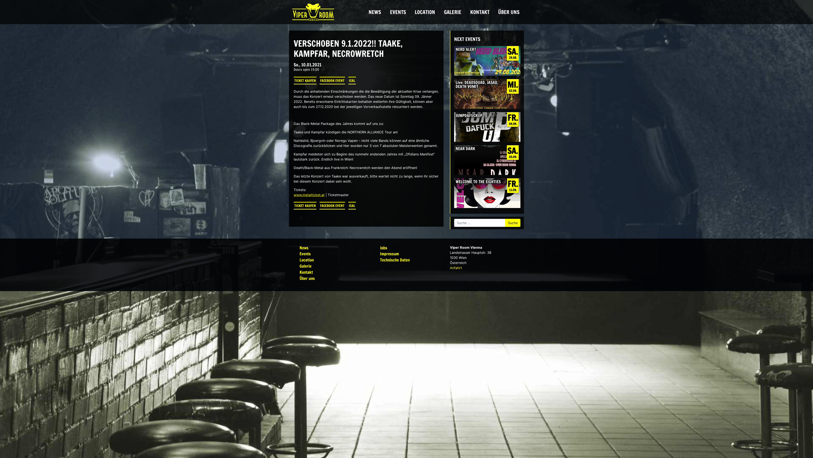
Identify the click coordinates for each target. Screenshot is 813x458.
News (375, 12)
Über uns (509, 12)
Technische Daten (395, 260)
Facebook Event (332, 80)
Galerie (452, 12)
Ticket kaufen (305, 80)
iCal (352, 80)
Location (425, 12)
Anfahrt (456, 268)
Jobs (383, 248)
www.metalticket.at (309, 195)
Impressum (389, 254)
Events (398, 12)
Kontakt (479, 12)
